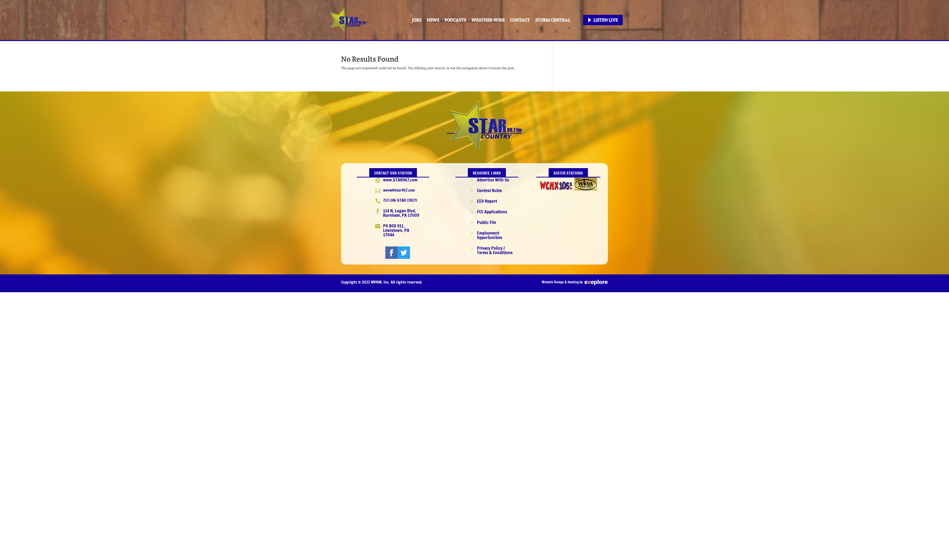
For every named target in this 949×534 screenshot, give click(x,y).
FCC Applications (492, 211)
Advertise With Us (493, 180)
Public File (486, 222)
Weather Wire (488, 20)
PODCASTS (455, 20)
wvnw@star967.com (399, 190)
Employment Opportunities (489, 235)
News (433, 20)
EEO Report (487, 201)
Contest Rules (489, 190)
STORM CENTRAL (552, 20)
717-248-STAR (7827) (400, 200)
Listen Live (605, 20)
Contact (520, 20)
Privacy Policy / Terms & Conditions (495, 250)
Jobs (416, 20)
